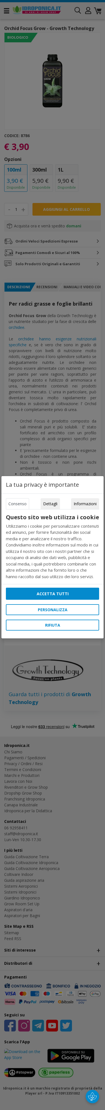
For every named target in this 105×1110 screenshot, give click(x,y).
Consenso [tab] (17, 503)
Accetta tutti (53, 593)
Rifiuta (52, 625)
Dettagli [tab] (50, 503)
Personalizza (52, 609)
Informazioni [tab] (85, 503)
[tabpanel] (52, 547)
